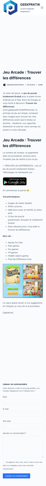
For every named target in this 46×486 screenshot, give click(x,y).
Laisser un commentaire (16, 476)
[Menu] (42, 7)
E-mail (6, 409)
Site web (7, 421)
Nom (5, 397)
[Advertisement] (23, 39)
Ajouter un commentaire (14, 433)
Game (40, 85)
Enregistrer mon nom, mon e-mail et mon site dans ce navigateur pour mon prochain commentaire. (22, 465)
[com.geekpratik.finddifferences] (15, 181)
